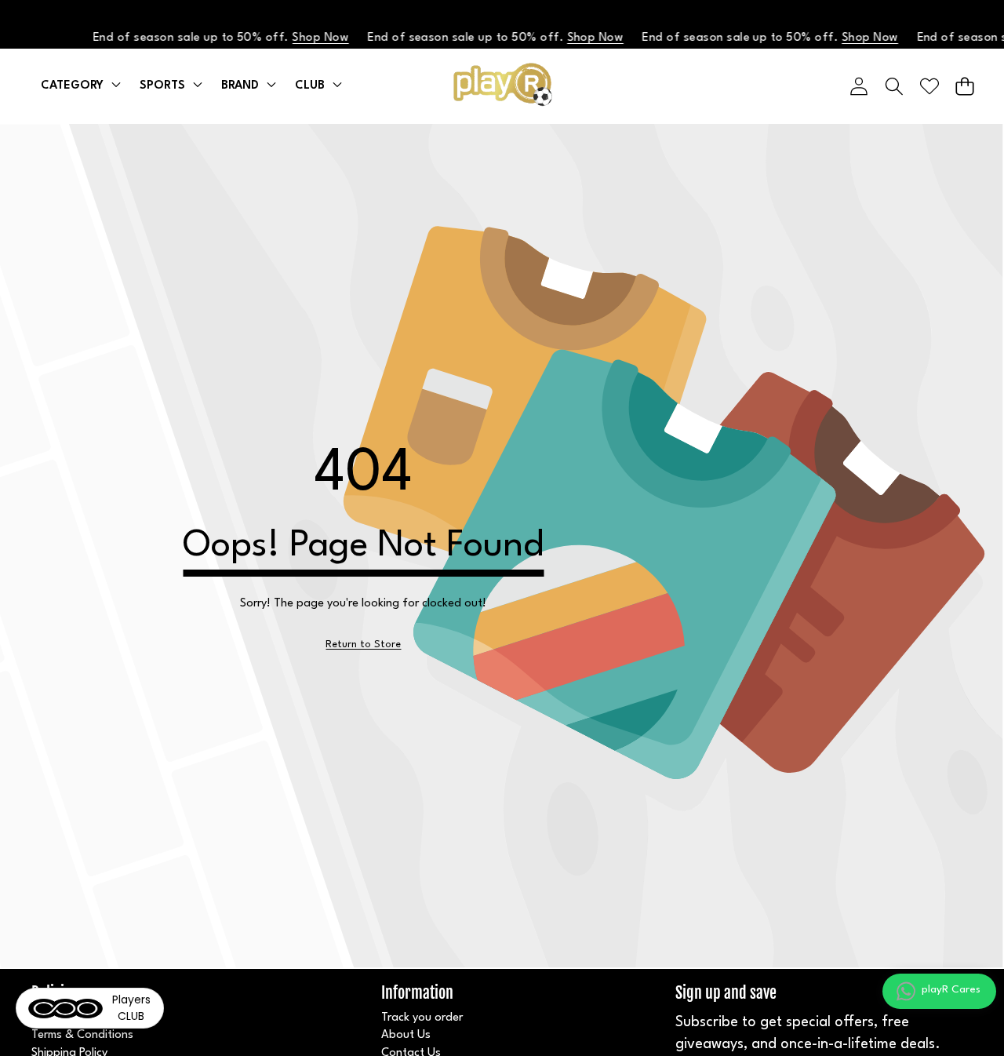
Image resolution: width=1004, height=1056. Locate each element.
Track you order (422, 1018)
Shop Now (311, 38)
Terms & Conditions (82, 1035)
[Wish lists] (929, 86)
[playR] (502, 86)
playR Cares (951, 989)
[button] (964, 86)
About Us (406, 1035)
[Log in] (858, 86)
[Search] (893, 86)
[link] (363, 645)
